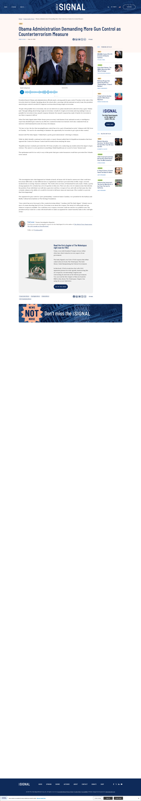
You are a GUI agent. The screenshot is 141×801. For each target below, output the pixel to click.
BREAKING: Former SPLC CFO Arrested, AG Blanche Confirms (104, 55)
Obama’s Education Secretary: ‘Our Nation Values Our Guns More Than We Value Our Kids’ (105, 143)
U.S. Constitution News (25, 299)
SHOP (102, 784)
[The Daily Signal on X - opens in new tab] (116, 784)
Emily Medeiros (102, 88)
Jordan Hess (101, 163)
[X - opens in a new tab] (82, 39)
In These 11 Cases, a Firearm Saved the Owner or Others (105, 171)
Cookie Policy (77, 791)
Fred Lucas (22, 39)
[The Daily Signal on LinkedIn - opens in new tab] (119, 784)
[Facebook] (74, 296)
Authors (67, 784)
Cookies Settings (98, 798)
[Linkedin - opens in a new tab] (76, 39)
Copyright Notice (61, 791)
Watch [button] (22, 7)
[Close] (138, 798)
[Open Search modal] (108, 7)
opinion (100, 65)
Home (20, 19)
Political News (45, 296)
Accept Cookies (118, 798)
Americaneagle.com (110, 791)
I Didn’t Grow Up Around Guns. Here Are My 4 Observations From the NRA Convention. (105, 158)
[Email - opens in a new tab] (79, 39)
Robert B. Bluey (102, 149)
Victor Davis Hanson (103, 73)
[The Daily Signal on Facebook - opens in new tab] (113, 784)
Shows (57, 784)
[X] (82, 296)
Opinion (14, 7)
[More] (85, 296)
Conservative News (28, 19)
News (5, 7)
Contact (85, 784)
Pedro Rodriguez (102, 101)
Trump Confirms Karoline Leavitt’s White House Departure (104, 97)
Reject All (108, 798)
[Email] (79, 296)
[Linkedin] (76, 296)
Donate (94, 784)
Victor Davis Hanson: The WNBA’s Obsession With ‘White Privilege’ (104, 69)
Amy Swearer (101, 175)
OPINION (100, 154)
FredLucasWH (38, 230)
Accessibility (85, 791)
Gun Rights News (35, 296)
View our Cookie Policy (41, 798)
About (76, 784)
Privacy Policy (70, 791)
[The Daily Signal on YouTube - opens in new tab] (121, 784)
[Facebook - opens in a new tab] (73, 39)
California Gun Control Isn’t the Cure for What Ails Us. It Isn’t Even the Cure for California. (105, 185)
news (99, 51)
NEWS (99, 138)
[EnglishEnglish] (120, 7)
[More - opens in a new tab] (85, 39)
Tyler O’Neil (101, 59)
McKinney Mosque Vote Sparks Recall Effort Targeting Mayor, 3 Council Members (104, 83)
